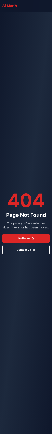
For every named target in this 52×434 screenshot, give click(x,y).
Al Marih (9, 6)
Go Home (24, 238)
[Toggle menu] (47, 5)
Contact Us (24, 249)
